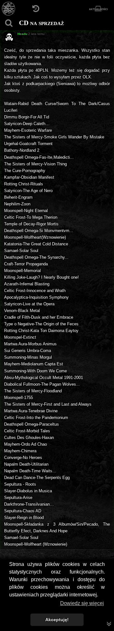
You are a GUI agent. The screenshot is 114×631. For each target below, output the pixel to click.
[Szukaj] (9, 23)
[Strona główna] (9, 9)
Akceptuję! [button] (57, 619)
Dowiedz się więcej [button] (82, 603)
